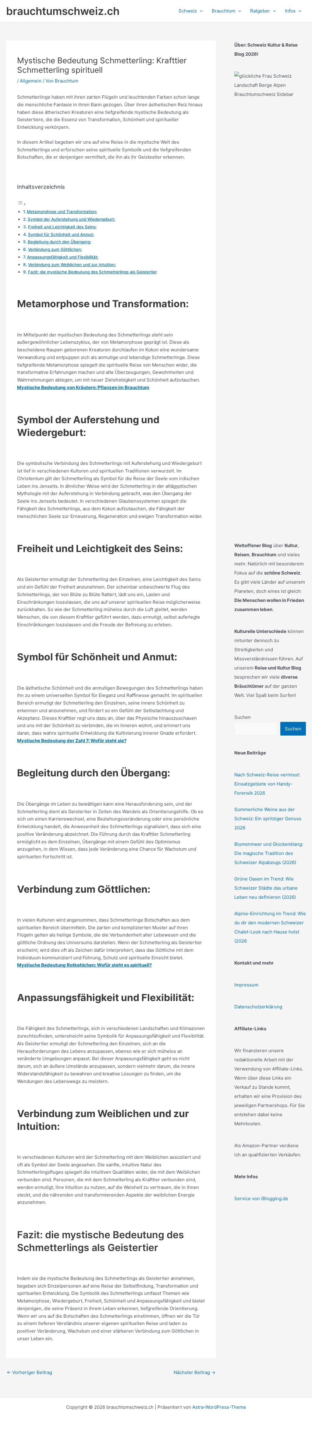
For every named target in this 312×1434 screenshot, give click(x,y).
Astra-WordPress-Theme (219, 1407)
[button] (200, 11)
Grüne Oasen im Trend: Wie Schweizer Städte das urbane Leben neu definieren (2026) (266, 888)
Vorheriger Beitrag (29, 1372)
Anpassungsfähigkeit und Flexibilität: (62, 257)
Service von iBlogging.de (261, 1198)
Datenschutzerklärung (258, 1007)
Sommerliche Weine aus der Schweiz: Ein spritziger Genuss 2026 (267, 819)
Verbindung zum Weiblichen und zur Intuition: (72, 264)
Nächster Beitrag (194, 1372)
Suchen (242, 717)
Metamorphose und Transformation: (62, 211)
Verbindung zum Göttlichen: (55, 249)
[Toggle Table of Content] (21, 204)
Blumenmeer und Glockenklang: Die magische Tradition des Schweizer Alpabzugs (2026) (268, 853)
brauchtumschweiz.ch (62, 11)
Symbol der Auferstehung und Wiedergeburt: (71, 219)
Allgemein (30, 81)
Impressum (246, 985)
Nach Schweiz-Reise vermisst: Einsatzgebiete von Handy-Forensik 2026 (267, 784)
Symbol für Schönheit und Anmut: (61, 234)
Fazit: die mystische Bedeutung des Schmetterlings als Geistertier (92, 271)
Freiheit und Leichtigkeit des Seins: (62, 226)
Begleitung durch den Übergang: (59, 241)
